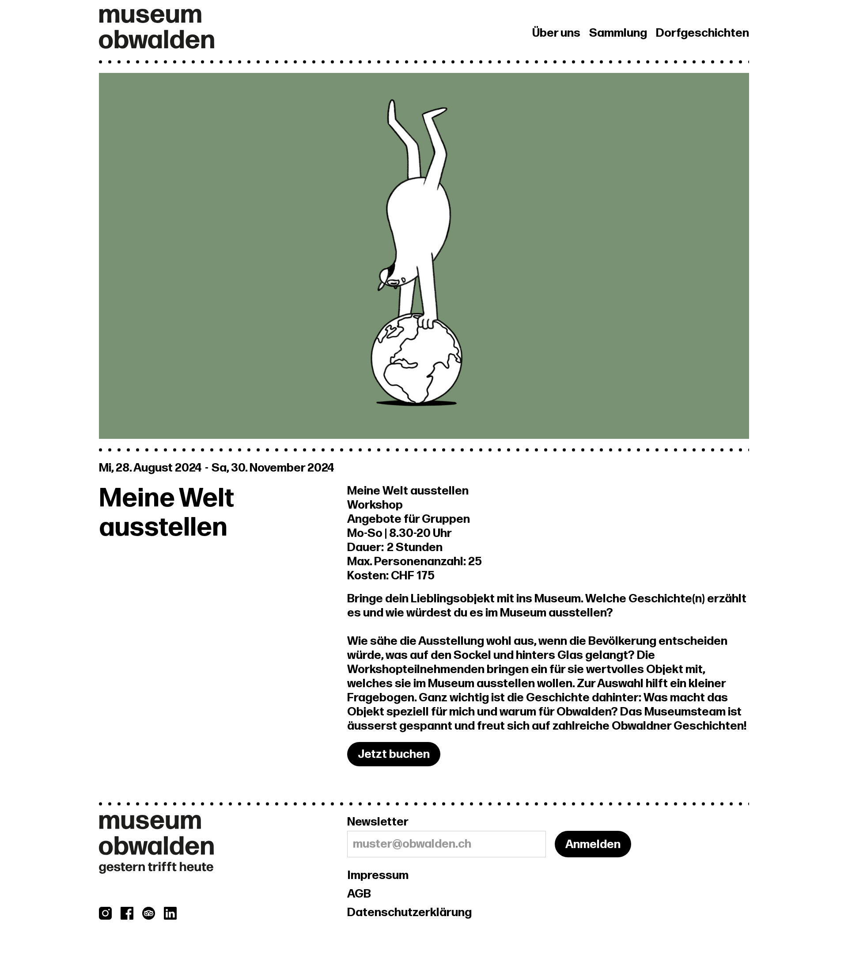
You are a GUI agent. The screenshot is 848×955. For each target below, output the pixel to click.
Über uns (556, 33)
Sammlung (618, 33)
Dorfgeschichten (702, 33)
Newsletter (378, 822)
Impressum (378, 875)
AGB (359, 894)
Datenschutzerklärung (409, 913)
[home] (223, 29)
